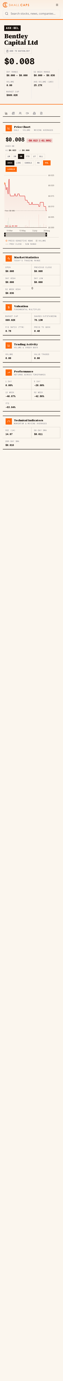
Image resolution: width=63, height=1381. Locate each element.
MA (38, 163)
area (10, 163)
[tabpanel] (31, 285)
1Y (34, 156)
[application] (31, 205)
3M (15, 156)
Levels (11, 169)
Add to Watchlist (20, 51)
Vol (47, 163)
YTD (28, 156)
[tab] (6, 113)
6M (21, 156)
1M (9, 156)
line (18, 163)
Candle (28, 163)
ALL (41, 156)
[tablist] (31, 113)
